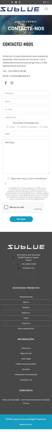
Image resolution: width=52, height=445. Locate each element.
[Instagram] (19, 2)
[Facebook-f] (12, 2)
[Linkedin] (16, 2)
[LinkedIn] (25, 275)
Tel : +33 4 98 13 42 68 (14, 71)
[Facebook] (19, 275)
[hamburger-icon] (46, 9)
